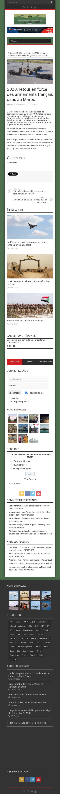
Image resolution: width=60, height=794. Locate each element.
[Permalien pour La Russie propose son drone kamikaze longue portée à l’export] (30, 238)
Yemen (13, 659)
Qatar (12, 651)
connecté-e (27, 340)
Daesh (12, 634)
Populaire (14, 361)
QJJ (24, 651)
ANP (26, 622)
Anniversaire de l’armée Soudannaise (25, 320)
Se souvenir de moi (35, 393)
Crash (38, 630)
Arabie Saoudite (44, 622)
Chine (18, 630)
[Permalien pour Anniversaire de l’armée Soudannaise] (30, 317)
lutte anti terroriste (43, 643)
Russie (31, 651)
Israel (23, 643)
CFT (11, 630)
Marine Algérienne (25, 647)
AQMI (32, 622)
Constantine (28, 630)
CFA (42, 626)
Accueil (13, 53)
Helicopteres (44, 639)
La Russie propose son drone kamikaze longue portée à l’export (27, 243)
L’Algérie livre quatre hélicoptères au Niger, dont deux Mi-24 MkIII (29, 711)
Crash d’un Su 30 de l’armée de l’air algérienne (30, 199)
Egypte (12, 639)
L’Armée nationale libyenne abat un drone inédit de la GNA (30, 191)
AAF (11, 622)
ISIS (16, 643)
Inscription (14, 398)
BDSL (30, 626)
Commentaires (45, 361)
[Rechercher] (50, 2)
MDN (46, 647)
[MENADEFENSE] (30, 22)
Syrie (39, 651)
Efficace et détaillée (21, 461)
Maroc (38, 647)
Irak (11, 643)
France (25, 639)
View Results (30, 479)
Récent (30, 361)
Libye (30, 643)
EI (18, 639)
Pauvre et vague (20, 465)
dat (19, 634)
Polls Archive (14, 483)
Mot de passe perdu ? (19, 401)
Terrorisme (14, 655)
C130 (36, 626)
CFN (48, 626)
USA (41, 655)
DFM (25, 634)
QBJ (18, 651)
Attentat (13, 626)
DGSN (31, 634)
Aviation (21, 626)
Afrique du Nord (26, 53)
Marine (12, 647)
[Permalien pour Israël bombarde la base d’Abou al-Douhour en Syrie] (30, 278)
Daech (45, 630)
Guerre (33, 639)
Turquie (33, 655)
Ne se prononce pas (22, 468)
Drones (40, 634)
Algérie (18, 622)
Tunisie (25, 655)
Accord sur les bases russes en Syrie (25, 563)
